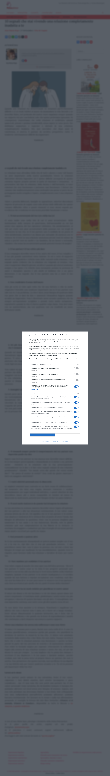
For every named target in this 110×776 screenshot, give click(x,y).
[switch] (76, 368)
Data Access (55, 441)
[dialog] (55, 388)
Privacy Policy (64, 441)
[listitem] (55, 364)
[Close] (84, 335)
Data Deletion (45, 441)
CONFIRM (42, 435)
